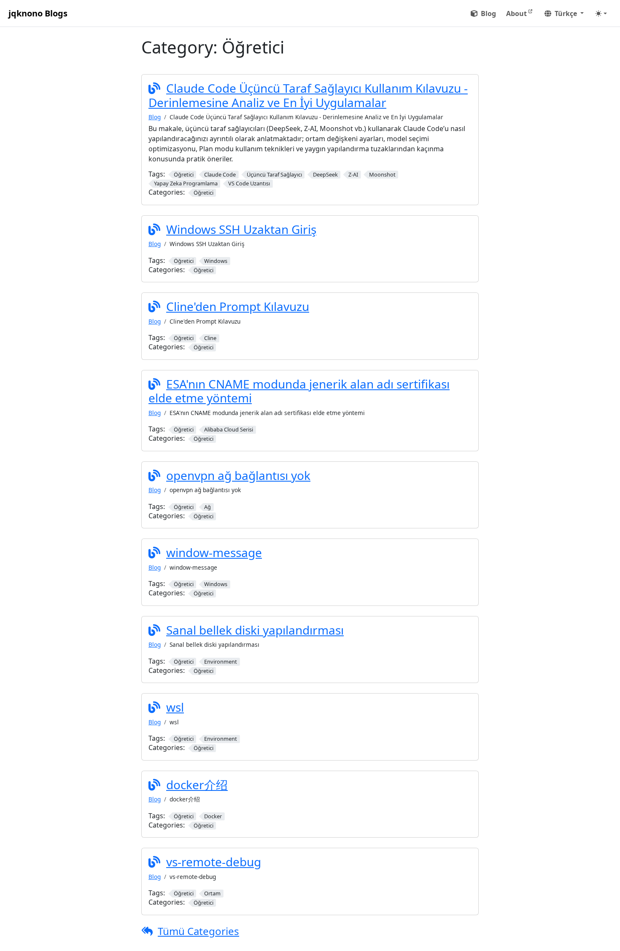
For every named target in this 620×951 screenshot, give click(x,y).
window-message (214, 552)
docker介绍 (197, 785)
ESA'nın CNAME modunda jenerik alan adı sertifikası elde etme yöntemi (299, 391)
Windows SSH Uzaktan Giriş (241, 229)
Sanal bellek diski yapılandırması (255, 630)
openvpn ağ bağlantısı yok (238, 475)
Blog (154, 117)
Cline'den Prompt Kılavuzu (237, 306)
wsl (175, 707)
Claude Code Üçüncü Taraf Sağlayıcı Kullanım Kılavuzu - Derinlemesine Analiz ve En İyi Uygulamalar (308, 95)
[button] (564, 13)
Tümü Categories (198, 931)
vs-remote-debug (213, 862)
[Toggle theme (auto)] (601, 13)
